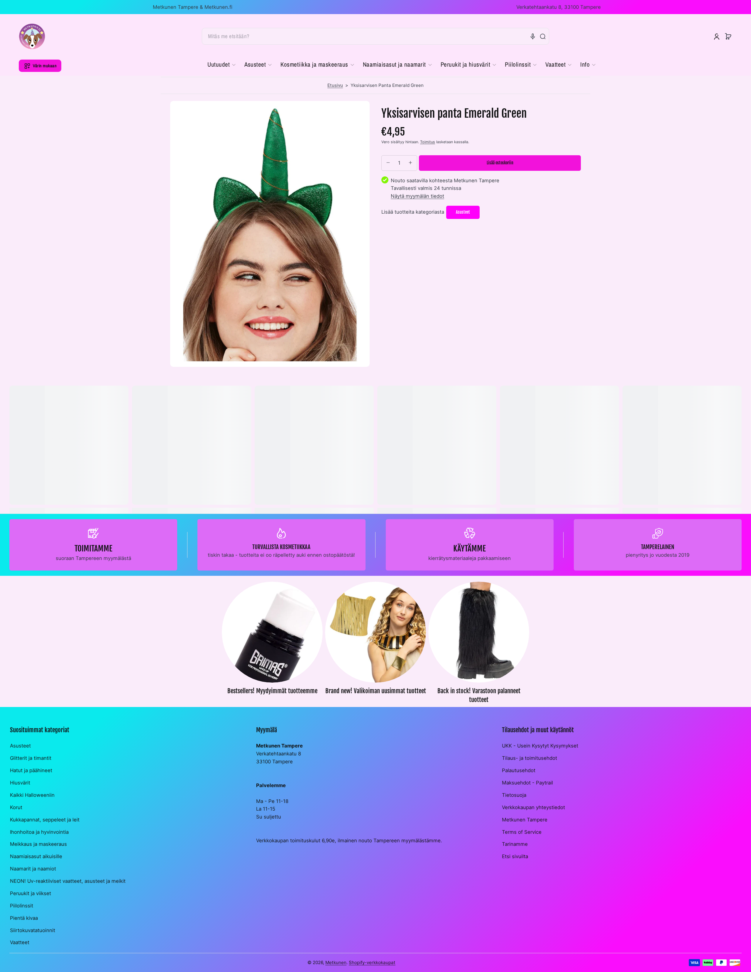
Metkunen (335, 962)
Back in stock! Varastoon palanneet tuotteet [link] (478, 695)
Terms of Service (522, 832)
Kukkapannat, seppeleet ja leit (45, 820)
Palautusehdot (518, 770)
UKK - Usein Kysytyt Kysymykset (540, 746)
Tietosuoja (514, 795)
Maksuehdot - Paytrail (527, 783)
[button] (728, 36)
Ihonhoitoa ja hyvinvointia (39, 832)
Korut (16, 807)
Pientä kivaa (24, 918)
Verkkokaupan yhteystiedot (533, 807)
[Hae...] (542, 36)
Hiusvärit (20, 783)
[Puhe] (532, 36)
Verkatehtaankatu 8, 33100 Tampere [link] (558, 7)
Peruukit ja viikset (30, 893)
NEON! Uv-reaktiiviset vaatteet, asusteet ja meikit (68, 881)
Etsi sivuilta (515, 856)
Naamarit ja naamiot (33, 869)
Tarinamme (515, 844)
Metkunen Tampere (524, 820)
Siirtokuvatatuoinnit (32, 930)
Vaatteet (19, 942)
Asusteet (20, 746)
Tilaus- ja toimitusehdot (529, 758)
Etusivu (335, 85)
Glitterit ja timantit (30, 758)
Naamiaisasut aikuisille (36, 856)
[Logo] (32, 36)
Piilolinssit (21, 906)
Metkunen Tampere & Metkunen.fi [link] (192, 7)
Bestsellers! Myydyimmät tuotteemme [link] (272, 691)
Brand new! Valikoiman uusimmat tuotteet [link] (375, 691)
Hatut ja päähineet (31, 770)
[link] (223, 65)
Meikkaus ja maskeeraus (38, 844)
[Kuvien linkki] (272, 644)
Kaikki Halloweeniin (32, 795)
